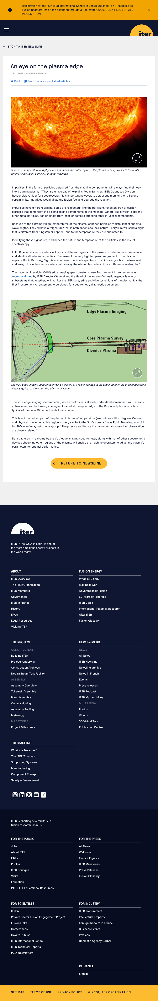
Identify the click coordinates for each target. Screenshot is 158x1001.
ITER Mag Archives (91, 697)
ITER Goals (86, 602)
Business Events (89, 929)
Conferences (19, 929)
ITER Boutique (20, 870)
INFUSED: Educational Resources (32, 888)
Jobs (14, 846)
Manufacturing (20, 768)
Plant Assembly (21, 697)
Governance (19, 596)
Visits (14, 876)
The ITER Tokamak (23, 756)
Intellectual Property (92, 917)
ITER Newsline (88, 661)
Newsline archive (90, 667)
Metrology (17, 715)
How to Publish (20, 935)
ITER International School (27, 941)
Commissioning (21, 703)
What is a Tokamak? (24, 750)
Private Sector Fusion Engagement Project (38, 917)
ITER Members (20, 591)
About (16, 571)
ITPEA (15, 911)
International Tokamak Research (99, 608)
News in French (89, 673)
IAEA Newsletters (22, 953)
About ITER (18, 852)
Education (17, 882)
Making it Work (88, 585)
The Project (21, 642)
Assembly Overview (24, 685)
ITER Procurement (90, 911)
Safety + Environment (25, 780)
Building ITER (19, 655)
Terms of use (41, 992)
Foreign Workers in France (96, 923)
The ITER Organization (25, 585)
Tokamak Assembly (23, 691)
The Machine (21, 743)
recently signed (22, 276)
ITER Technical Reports (26, 947)
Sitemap (17, 992)
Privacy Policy (70, 992)
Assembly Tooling (22, 709)
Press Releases (88, 870)
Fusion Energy (90, 571)
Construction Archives (25, 667)
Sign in (83, 973)
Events (83, 679)
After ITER (85, 614)
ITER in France (20, 602)
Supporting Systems (24, 762)
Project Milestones (23, 727)
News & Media (90, 642)
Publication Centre (91, 727)
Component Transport (25, 774)
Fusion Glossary (89, 620)
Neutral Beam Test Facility (28, 673)
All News (84, 655)
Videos (83, 715)
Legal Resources (22, 620)
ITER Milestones (89, 864)
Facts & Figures (89, 858)
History (15, 608)
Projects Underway (23, 661)
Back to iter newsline (25, 47)
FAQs (14, 614)
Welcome (85, 852)
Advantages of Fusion (93, 591)
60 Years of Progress (92, 596)
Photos (83, 709)
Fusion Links (19, 923)
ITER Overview (20, 579)
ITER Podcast (87, 691)
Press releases (88, 685)
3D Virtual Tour (88, 721)
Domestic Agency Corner (95, 941)
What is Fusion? (89, 579)
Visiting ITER (19, 626)
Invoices (84, 935)
